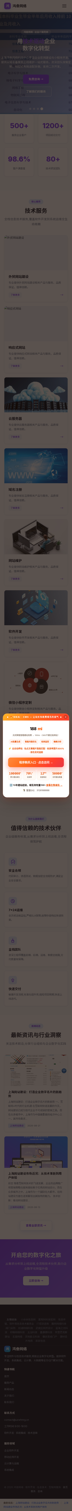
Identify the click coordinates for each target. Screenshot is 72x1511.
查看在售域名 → (54, 785)
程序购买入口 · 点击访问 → (36, 761)
